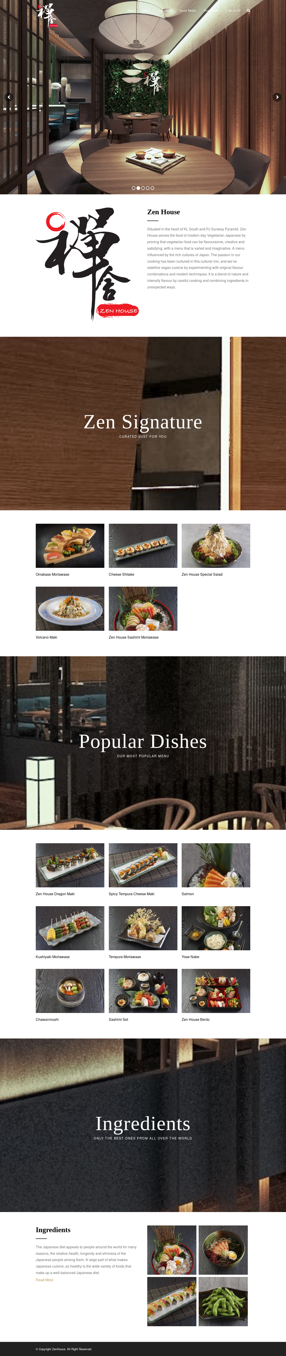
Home (131, 10)
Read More (44, 1279)
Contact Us (233, 10)
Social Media (187, 10)
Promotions (211, 10)
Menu (146, 10)
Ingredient (164, 10)
